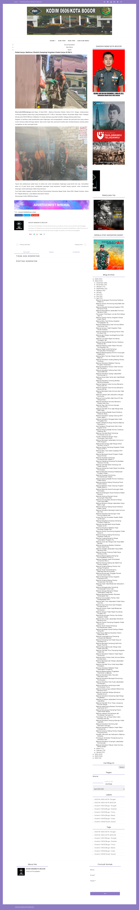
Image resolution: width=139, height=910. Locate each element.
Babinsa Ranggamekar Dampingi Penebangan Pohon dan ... (107, 588)
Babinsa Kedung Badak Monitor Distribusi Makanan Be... (109, 343)
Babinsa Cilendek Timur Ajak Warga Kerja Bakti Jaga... (109, 409)
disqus (51, 252)
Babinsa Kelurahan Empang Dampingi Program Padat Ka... (108, 521)
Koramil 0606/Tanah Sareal (105, 822)
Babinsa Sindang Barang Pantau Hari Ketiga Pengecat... (108, 567)
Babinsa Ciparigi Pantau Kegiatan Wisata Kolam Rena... (109, 318)
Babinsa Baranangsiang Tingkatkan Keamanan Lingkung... (107, 672)
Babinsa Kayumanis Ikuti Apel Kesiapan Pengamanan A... (109, 605)
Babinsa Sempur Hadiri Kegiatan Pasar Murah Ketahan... (108, 329)
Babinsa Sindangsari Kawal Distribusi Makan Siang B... (110, 493)
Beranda (95, 776)
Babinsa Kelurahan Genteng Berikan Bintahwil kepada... (108, 381)
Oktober (99, 287)
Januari (98, 752)
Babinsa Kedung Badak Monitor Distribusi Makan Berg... (109, 479)
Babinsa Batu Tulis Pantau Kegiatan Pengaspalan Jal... (108, 322)
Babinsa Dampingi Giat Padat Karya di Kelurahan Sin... (108, 640)
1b (30, 234)
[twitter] (117, 1)
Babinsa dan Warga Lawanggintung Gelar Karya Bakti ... (109, 336)
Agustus (99, 290)
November (100, 285)
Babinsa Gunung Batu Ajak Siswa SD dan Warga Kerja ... (109, 399)
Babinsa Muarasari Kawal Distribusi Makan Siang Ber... (109, 630)
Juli (97, 292)
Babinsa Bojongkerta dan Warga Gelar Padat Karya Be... (108, 647)
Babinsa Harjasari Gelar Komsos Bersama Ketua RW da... (109, 388)
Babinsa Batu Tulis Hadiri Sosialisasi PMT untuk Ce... (109, 451)
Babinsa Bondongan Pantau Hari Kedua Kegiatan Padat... (109, 616)
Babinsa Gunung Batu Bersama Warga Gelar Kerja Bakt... (109, 500)
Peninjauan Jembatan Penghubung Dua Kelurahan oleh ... (109, 738)
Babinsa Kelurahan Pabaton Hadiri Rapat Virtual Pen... (109, 654)
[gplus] (114, 1)
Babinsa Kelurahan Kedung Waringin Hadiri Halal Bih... (110, 721)
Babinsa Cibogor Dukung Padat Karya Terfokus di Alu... (108, 553)
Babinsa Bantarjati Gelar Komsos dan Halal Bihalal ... (110, 392)
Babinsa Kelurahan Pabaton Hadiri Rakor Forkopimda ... (109, 728)
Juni (97, 294)
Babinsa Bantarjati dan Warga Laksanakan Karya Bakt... (110, 661)
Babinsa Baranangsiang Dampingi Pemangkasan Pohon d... (107, 556)
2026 (96, 279)
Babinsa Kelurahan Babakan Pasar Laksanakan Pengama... (107, 668)
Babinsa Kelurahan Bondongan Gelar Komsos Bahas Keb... (108, 514)
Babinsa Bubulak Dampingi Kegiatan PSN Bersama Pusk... (110, 308)
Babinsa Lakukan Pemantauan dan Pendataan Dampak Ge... (107, 714)
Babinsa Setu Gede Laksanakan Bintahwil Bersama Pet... (109, 619)
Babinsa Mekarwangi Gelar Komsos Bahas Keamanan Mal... (110, 325)
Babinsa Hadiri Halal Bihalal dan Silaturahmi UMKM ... (110, 584)
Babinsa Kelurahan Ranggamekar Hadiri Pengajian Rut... (109, 420)
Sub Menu (69, 47)
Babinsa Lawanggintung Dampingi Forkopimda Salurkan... (107, 637)
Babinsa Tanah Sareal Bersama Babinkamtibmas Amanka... (106, 570)
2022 (96, 758)
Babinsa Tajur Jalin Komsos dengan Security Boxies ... (107, 406)
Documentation (69, 45)
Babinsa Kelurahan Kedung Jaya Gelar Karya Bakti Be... (108, 371)
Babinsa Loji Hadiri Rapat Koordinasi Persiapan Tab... (108, 339)
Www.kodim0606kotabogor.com (24, 112)
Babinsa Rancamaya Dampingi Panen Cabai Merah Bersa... (108, 710)
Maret (98, 748)
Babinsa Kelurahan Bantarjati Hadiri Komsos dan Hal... (110, 511)
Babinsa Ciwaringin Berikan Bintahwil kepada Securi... (108, 693)
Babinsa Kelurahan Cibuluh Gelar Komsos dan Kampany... (109, 367)
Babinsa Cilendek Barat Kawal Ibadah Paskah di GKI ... (108, 525)
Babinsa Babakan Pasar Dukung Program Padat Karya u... (109, 486)
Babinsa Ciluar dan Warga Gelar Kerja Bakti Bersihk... (110, 542)
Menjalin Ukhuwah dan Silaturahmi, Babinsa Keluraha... (110, 735)
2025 (96, 281)
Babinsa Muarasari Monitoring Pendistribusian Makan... (105, 476)
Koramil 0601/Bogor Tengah (106, 806)
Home (15, 2)
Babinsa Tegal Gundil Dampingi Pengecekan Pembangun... (106, 350)
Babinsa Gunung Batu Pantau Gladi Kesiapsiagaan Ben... (107, 598)
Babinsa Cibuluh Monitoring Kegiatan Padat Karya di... (110, 532)
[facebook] (121, 1)
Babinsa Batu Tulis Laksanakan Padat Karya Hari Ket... (110, 602)
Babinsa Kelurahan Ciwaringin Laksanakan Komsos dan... (109, 742)
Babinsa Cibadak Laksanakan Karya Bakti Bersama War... (109, 549)
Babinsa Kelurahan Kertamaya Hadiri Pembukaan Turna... (108, 686)
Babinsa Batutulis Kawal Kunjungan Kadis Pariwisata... (109, 490)
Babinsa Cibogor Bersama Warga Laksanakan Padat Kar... (107, 591)
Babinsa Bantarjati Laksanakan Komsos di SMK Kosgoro (109, 441)
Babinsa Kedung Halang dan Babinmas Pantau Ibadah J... (109, 563)
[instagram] (104, 1)
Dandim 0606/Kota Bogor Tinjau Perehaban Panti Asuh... (106, 437)
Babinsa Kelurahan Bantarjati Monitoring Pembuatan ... (109, 679)
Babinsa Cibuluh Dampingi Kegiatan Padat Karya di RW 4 (110, 448)
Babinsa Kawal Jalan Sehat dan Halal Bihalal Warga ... (110, 378)
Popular (109, 781)
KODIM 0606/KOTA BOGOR (37, 222)
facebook (19, 215)
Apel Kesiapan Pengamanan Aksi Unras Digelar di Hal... (109, 427)
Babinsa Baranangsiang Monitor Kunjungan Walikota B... (110, 353)
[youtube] (111, 1)
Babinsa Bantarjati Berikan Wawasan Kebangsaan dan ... (108, 595)
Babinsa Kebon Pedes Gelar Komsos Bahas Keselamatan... (110, 658)
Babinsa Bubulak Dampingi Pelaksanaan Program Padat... (109, 472)
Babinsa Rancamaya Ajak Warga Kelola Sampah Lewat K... (109, 444)
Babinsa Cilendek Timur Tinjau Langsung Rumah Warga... (109, 703)
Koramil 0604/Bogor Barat (105, 815)
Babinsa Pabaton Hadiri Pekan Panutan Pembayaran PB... (109, 346)
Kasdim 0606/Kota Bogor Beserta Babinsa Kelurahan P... (110, 423)
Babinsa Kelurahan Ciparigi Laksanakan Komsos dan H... (108, 374)
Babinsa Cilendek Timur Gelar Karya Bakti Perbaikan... (109, 665)
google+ (36, 215)
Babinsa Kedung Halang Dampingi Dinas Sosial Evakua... (109, 483)
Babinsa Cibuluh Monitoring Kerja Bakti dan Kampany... (110, 304)
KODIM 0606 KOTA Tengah (105, 799)
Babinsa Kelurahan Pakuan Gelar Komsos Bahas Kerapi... (109, 745)
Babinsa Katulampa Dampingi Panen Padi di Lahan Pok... (110, 332)
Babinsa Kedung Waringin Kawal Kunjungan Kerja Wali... (106, 497)
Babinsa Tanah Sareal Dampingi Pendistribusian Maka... (106, 626)
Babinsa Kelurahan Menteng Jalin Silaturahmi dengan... (107, 724)
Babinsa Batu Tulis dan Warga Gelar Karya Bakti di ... (109, 357)
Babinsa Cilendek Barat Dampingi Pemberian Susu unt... (107, 434)
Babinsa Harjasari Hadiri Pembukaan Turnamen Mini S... (108, 560)
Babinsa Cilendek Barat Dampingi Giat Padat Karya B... (108, 465)
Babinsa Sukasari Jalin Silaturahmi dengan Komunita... (109, 395)
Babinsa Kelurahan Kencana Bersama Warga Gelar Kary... (108, 402)
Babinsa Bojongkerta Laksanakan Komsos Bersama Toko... (110, 311)
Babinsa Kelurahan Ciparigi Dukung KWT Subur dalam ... (109, 416)
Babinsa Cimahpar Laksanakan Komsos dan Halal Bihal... (110, 700)
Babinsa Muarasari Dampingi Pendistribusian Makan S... (105, 458)
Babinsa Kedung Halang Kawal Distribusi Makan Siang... (109, 507)
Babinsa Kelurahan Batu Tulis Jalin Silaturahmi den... (107, 675)
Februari (99, 750)
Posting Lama (79, 244)
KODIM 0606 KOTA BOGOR (105, 802)
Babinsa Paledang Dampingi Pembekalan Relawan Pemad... (110, 462)
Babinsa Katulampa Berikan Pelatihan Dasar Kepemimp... (108, 546)
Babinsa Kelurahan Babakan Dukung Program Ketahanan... (108, 364)
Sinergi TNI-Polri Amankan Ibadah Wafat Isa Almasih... (109, 518)
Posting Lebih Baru (25, 244)
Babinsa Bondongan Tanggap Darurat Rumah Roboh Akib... (108, 574)
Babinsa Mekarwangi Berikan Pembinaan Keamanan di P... (109, 707)
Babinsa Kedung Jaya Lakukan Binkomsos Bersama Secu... (110, 689)
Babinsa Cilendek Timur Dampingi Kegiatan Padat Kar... (110, 651)
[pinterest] (107, 1)
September (100, 288)
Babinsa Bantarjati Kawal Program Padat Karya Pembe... (109, 455)
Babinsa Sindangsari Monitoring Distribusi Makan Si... (109, 301)
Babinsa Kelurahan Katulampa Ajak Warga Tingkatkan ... (109, 696)
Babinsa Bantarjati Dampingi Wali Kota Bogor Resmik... (108, 644)
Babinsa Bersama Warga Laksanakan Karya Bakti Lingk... (110, 504)
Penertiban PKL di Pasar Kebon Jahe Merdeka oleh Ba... (108, 717)
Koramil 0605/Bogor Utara (27, 212)
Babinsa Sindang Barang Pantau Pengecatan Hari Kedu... (106, 581)
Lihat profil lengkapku (33, 871)
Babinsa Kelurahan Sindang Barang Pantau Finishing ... (110, 360)
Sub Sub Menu (83, 41)
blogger (27, 252)
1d (40, 234)
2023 (96, 756)
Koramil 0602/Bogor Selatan (106, 809)
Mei (97, 296)
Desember (99, 283)
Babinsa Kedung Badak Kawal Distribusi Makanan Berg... (109, 413)
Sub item (62, 41)
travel (69, 50)
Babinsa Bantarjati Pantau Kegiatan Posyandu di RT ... (107, 577)
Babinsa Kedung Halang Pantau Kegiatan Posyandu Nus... (109, 731)
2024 (96, 754)
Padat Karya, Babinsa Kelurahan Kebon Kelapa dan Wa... (109, 633)
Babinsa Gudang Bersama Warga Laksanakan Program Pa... (107, 539)
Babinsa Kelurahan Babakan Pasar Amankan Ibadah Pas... (107, 528)
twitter (28, 215)
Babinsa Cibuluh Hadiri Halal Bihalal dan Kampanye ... (109, 609)
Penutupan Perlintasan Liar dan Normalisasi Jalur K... (110, 315)
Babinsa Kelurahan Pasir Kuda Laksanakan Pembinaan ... (110, 682)
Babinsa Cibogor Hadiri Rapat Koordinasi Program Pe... (109, 612)
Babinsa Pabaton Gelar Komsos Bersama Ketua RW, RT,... (109, 385)
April (97, 298)
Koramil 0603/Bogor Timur (105, 812)
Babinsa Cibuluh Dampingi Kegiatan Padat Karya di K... (110, 623)
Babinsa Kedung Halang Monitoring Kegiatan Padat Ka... (108, 535)
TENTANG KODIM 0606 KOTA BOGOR (31, 2)
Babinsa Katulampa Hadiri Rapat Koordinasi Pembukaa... (110, 469)
